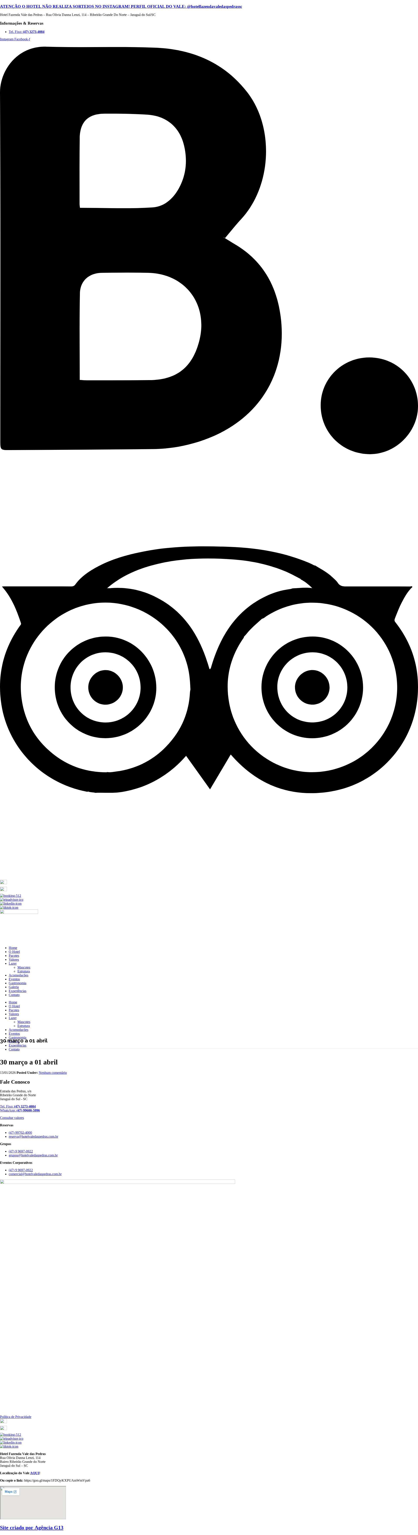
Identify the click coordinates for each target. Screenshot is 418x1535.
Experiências (17, 991)
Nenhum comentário (53, 1072)
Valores (14, 959)
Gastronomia (17, 983)
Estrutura (23, 971)
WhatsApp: (20, 1110)
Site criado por (31, 1527)
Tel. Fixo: (18, 1106)
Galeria (14, 987)
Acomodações (18, 975)
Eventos (14, 979)
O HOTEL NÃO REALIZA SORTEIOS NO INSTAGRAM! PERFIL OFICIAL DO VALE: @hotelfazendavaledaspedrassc (121, 6)
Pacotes (14, 955)
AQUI (34, 1473)
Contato (14, 995)
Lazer (13, 963)
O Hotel (14, 952)
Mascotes (23, 967)
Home (13, 948)
